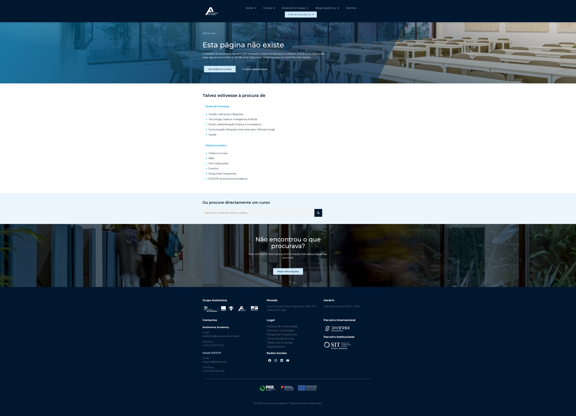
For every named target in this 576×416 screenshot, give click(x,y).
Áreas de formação (293, 8)
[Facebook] (270, 360)
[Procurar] (318, 213)
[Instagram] (276, 360)
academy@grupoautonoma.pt (220, 336)
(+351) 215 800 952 (213, 345)
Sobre (249, 8)
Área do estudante (299, 14)
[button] (251, 8)
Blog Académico (325, 8)
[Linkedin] (282, 360)
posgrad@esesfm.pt (214, 361)
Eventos (351, 8)
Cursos (267, 8)
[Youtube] (288, 360)
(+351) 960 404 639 (213, 371)
